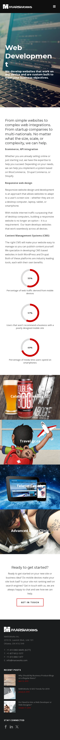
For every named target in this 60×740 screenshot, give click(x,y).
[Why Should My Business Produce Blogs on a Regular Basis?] (10, 680)
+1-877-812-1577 (15, 653)
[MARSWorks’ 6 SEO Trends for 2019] (10, 693)
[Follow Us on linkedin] (11, 727)
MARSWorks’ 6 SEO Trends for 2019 (33, 689)
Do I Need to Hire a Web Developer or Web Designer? (35, 703)
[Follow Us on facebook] (5, 727)
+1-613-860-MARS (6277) (19, 650)
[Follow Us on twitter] (17, 727)
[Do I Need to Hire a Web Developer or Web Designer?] (10, 706)
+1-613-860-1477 (15, 656)
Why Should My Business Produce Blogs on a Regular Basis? (36, 676)
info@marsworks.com (17, 660)
